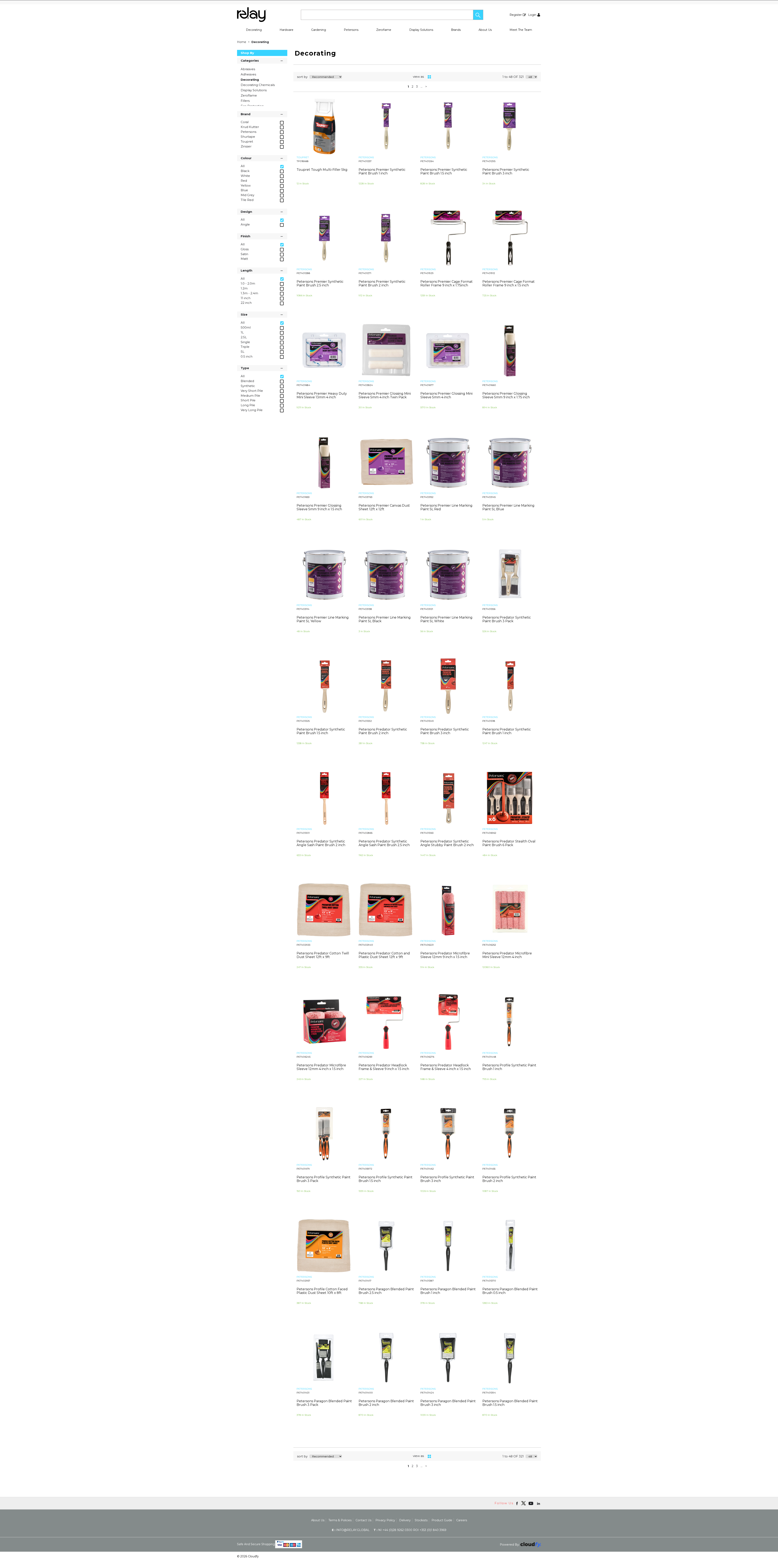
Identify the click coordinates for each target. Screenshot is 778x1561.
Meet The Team (521, 30)
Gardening (318, 30)
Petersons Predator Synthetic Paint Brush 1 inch (506, 731)
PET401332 (365, 720)
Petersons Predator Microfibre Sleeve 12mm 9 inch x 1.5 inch (445, 955)
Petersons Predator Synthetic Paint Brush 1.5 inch (321, 731)
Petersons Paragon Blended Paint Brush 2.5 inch (386, 1291)
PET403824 (366, 385)
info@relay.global (351, 1530)
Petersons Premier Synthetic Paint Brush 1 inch (382, 171)
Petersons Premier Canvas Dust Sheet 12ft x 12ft (384, 507)
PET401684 (303, 385)
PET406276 (427, 1056)
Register (516, 15)
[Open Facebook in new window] (517, 1503)
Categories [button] (250, 60)
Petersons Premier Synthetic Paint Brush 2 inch (382, 283)
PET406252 (489, 944)
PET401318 (488, 720)
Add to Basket (339, 206)
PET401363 (427, 832)
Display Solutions (421, 30)
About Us (485, 30)
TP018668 (303, 161)
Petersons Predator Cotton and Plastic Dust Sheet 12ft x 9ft (384, 955)
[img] (523, 1503)
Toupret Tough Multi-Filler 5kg (322, 170)
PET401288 (303, 273)
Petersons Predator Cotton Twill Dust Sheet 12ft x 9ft (323, 955)
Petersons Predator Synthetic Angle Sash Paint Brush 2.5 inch (384, 843)
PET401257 (365, 161)
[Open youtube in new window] (531, 1503)
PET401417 (365, 1280)
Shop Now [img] (309, 206)
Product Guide (442, 1520)
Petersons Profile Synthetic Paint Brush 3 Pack (324, 1179)
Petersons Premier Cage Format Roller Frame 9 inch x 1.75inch (446, 283)
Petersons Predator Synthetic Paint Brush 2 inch (383, 731)
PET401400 (366, 1392)
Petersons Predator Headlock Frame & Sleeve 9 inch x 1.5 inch (384, 1067)
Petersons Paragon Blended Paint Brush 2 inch (386, 1403)
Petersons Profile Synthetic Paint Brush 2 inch (509, 1179)
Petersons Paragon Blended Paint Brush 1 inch (448, 1291)
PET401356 (488, 608)
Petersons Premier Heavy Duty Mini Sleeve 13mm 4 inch (322, 395)
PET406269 (365, 1056)
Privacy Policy (385, 1520)
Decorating (254, 30)
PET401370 (489, 1280)
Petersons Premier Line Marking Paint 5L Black (385, 619)
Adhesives (248, 74)
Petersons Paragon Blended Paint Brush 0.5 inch (510, 1291)
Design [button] (246, 212)
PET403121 (426, 608)
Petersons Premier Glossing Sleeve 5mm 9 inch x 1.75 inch (506, 395)
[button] (478, 15)
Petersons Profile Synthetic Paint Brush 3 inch (447, 1179)
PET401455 (488, 1168)
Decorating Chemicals (258, 85)
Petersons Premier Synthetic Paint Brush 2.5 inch (320, 283)
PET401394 (489, 1392)
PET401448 (489, 1056)
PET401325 (303, 720)
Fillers (245, 101)
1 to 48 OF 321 (513, 77)
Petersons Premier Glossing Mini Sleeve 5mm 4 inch (446, 395)
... (421, 86)
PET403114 (303, 608)
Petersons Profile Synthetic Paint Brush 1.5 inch (386, 1179)
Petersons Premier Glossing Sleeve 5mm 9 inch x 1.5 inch (319, 507)
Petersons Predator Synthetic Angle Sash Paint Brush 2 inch (321, 843)
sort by (302, 77)
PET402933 (303, 944)
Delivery (405, 1520)
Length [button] (246, 270)
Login (532, 15)
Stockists (421, 1520)
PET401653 (303, 496)
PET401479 (303, 1168)
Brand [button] (245, 114)
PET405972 (365, 1168)
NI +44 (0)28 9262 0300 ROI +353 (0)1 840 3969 (410, 1530)
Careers (461, 1520)
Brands (456, 30)
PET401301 (303, 832)
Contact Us (363, 1520)
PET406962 (489, 832)
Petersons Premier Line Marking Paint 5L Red (446, 507)
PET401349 (427, 720)
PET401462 (427, 1168)
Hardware (286, 30)
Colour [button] (246, 158)
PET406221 (427, 944)
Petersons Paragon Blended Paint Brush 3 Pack (324, 1403)
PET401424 (427, 1392)
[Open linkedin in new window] (539, 1503)
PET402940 (366, 944)
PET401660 (489, 385)
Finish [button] (245, 236)
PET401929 (427, 273)
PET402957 (303, 1280)
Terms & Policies (340, 1520)
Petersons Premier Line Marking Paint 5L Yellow (323, 619)
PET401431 (303, 1392)
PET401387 (427, 1280)
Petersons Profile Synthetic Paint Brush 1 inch (509, 1067)
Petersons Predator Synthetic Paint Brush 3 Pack (506, 619)
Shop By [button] (247, 53)
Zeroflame (383, 30)
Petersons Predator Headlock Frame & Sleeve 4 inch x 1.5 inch (445, 1067)
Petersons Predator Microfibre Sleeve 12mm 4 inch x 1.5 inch (321, 1067)
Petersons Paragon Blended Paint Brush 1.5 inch (510, 1403)
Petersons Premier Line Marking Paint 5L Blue (508, 507)
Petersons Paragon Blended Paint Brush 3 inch (448, 1403)
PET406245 (303, 1056)
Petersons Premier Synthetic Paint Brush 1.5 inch (443, 171)
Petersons (351, 30)
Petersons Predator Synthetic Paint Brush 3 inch (444, 731)
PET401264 (427, 161)
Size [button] (244, 314)
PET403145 (489, 496)
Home (242, 42)
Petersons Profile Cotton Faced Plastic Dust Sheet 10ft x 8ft (322, 1291)
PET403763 (365, 496)
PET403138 (365, 608)
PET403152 (426, 496)
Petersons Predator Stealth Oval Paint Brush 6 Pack (508, 843)
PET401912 (488, 273)
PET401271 (365, 273)
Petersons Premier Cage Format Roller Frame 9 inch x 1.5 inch (508, 283)
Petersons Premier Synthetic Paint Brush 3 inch (505, 171)
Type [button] (245, 368)
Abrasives (248, 69)
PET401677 (427, 385)
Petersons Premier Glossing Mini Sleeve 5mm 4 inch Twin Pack (385, 395)
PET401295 (488, 161)
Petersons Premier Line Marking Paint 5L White (446, 619)
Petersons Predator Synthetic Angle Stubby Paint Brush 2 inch (447, 843)
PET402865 (365, 832)
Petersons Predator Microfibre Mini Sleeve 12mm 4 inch (507, 955)
